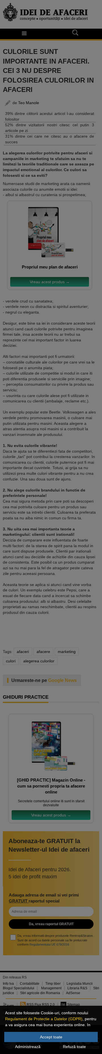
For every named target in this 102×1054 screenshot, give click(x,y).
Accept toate (51, 1037)
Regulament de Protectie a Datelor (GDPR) (43, 1019)
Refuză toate (74, 1046)
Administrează (28, 1046)
